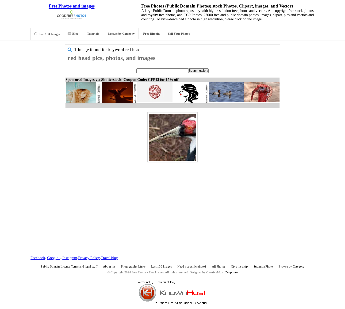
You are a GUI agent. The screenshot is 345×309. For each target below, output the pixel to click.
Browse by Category (121, 33)
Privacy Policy (89, 258)
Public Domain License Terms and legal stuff (69, 266)
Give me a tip (239, 266)
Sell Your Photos (179, 33)
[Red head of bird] (172, 137)
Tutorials (93, 33)
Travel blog (109, 258)
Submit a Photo (263, 266)
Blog (75, 33)
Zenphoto (231, 272)
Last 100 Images (49, 34)
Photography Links (133, 266)
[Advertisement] (172, 196)
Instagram (69, 258)
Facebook (38, 258)
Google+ (53, 258)
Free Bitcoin (151, 33)
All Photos (218, 266)
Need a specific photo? (191, 266)
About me (109, 266)
